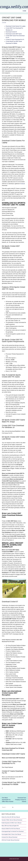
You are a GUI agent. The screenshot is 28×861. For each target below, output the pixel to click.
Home (24, 11)
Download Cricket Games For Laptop (15, 26)
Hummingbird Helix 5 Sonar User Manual (11, 834)
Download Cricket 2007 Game (14, 33)
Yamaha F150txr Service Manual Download (12, 820)
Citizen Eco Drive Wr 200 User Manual (11, 817)
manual (23, 183)
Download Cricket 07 (11, 32)
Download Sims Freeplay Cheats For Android (20, 799)
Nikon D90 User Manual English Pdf (10, 825)
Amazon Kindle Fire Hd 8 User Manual (11, 828)
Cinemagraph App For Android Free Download (13, 831)
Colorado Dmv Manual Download (9, 837)
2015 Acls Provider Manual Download (10, 840)
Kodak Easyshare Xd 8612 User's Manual (11, 822)
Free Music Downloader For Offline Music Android (7, 799)
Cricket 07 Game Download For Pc (15, 39)
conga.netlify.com (14, 6)
